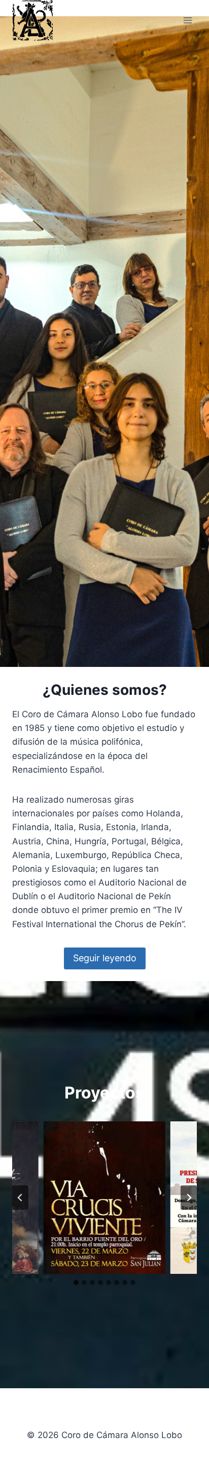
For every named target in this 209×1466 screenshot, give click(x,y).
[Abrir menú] (187, 20)
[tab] (76, 1282)
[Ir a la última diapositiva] (20, 1197)
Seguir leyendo (104, 958)
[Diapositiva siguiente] (189, 1197)
